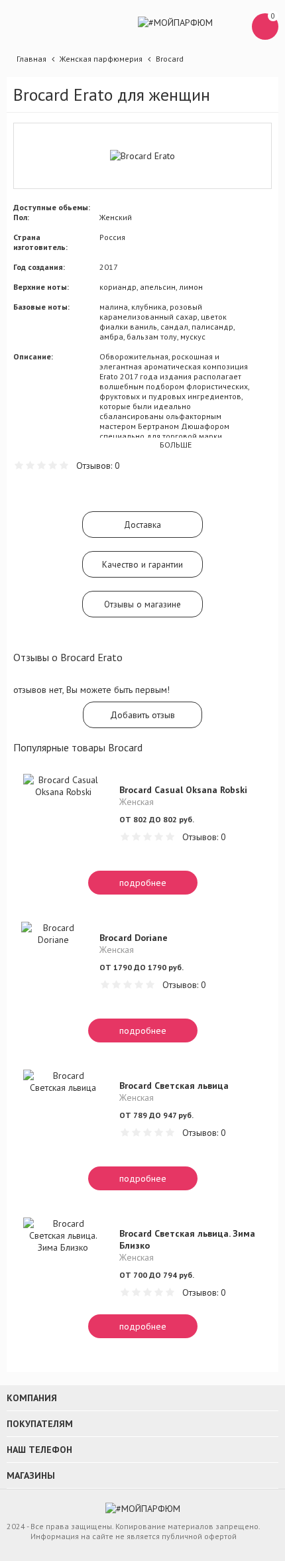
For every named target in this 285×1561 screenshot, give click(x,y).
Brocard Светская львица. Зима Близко (187, 1239)
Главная (31, 59)
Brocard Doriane (133, 938)
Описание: (33, 356)
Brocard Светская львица (174, 1086)
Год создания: (39, 267)
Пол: (21, 217)
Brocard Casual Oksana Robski (183, 790)
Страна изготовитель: (40, 242)
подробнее (142, 883)
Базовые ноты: (41, 307)
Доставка (142, 525)
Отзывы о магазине (142, 604)
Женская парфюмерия (101, 59)
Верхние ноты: (41, 287)
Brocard (170, 59)
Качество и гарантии (142, 564)
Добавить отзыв (142, 715)
